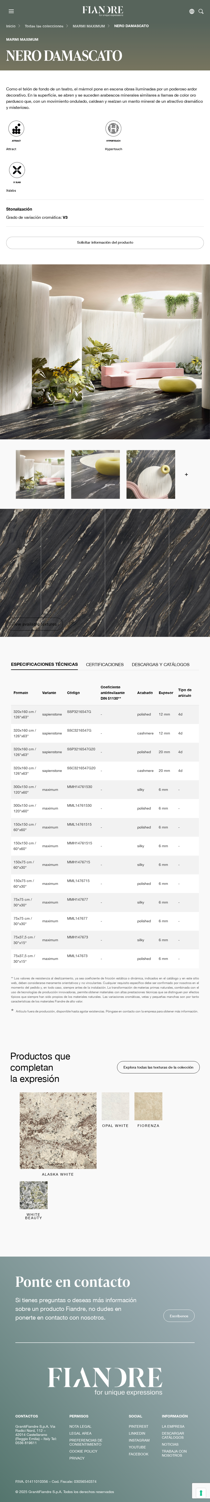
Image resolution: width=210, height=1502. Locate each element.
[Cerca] (201, 11)
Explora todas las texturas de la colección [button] (158, 1067)
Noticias (170, 1444)
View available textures (34, 624)
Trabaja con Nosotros (174, 1453)
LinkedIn (137, 1433)
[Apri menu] (11, 11)
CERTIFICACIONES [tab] (105, 664)
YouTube (137, 1447)
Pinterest (138, 1426)
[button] (40, 474)
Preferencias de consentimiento (85, 1442)
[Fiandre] (102, 11)
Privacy (77, 1458)
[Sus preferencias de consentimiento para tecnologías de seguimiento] (201, 1493)
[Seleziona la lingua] (191, 11)
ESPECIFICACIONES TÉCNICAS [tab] (44, 664)
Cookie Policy (83, 1451)
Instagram (139, 1440)
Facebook (138, 1454)
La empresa (173, 1426)
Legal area (80, 1433)
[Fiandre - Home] (105, 1382)
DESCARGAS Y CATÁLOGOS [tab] (161, 664)
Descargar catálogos (173, 1435)
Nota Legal (80, 1426)
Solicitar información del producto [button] (105, 242)
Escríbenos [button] (179, 1316)
